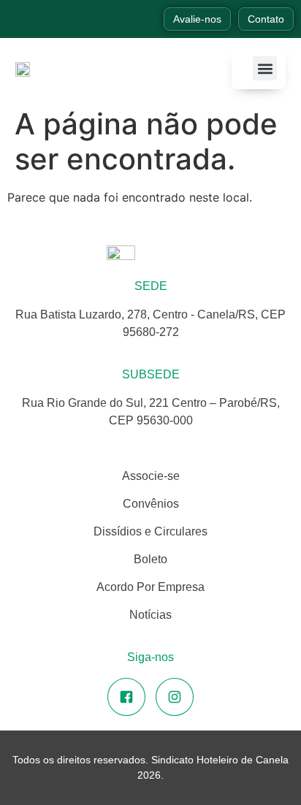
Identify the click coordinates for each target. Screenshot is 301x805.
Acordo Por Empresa (150, 587)
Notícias (150, 614)
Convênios (151, 503)
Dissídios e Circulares (150, 531)
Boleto (150, 559)
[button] (265, 68)
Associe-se (151, 476)
